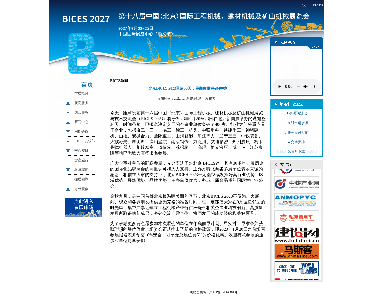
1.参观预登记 (296, 113)
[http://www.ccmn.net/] (296, 171)
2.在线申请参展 (297, 123)
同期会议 (81, 131)
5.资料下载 (296, 151)
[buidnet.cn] (296, 239)
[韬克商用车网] (296, 222)
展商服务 (81, 103)
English (318, 5)
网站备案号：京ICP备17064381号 (214, 292)
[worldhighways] (296, 273)
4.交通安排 (296, 142)
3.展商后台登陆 (297, 132)
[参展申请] (83, 215)
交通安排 (81, 151)
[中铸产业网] (296, 188)
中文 (303, 5)
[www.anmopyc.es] (296, 205)
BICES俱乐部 (84, 141)
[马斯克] (296, 256)
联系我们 (81, 170)
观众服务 (81, 112)
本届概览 (81, 93)
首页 (87, 84)
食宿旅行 (81, 160)
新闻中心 (81, 122)
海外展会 (81, 189)
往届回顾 (81, 179)
